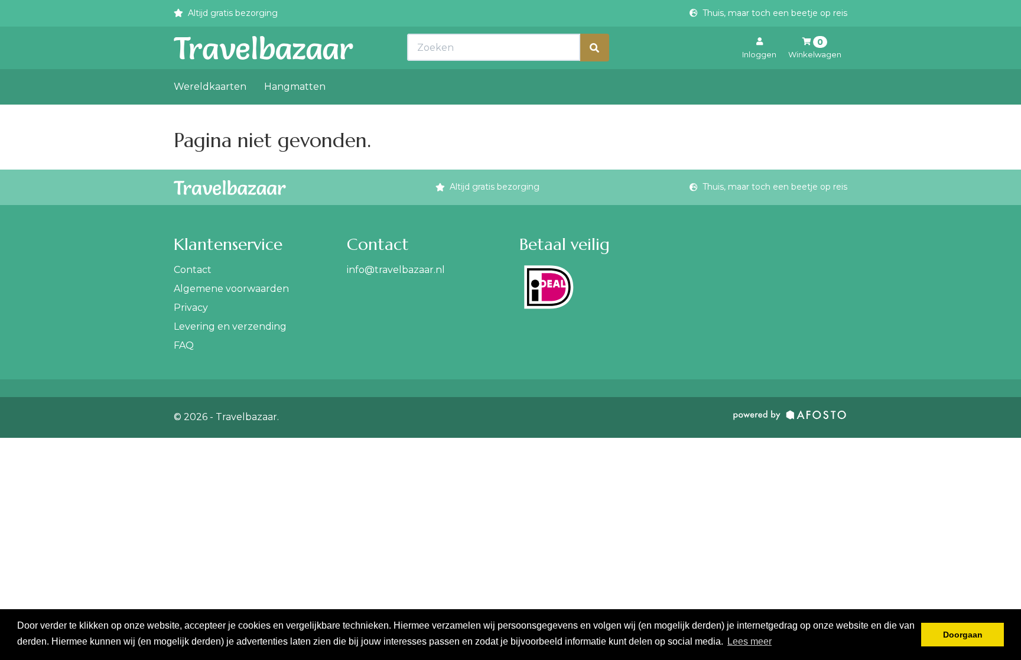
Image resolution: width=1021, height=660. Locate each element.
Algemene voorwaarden (231, 288)
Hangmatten (295, 86)
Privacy (191, 307)
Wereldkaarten (210, 86)
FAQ (184, 345)
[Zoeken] (594, 47)
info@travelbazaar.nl (396, 269)
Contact (193, 269)
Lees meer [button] (749, 641)
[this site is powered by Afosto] (790, 417)
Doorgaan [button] (963, 634)
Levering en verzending (230, 326)
